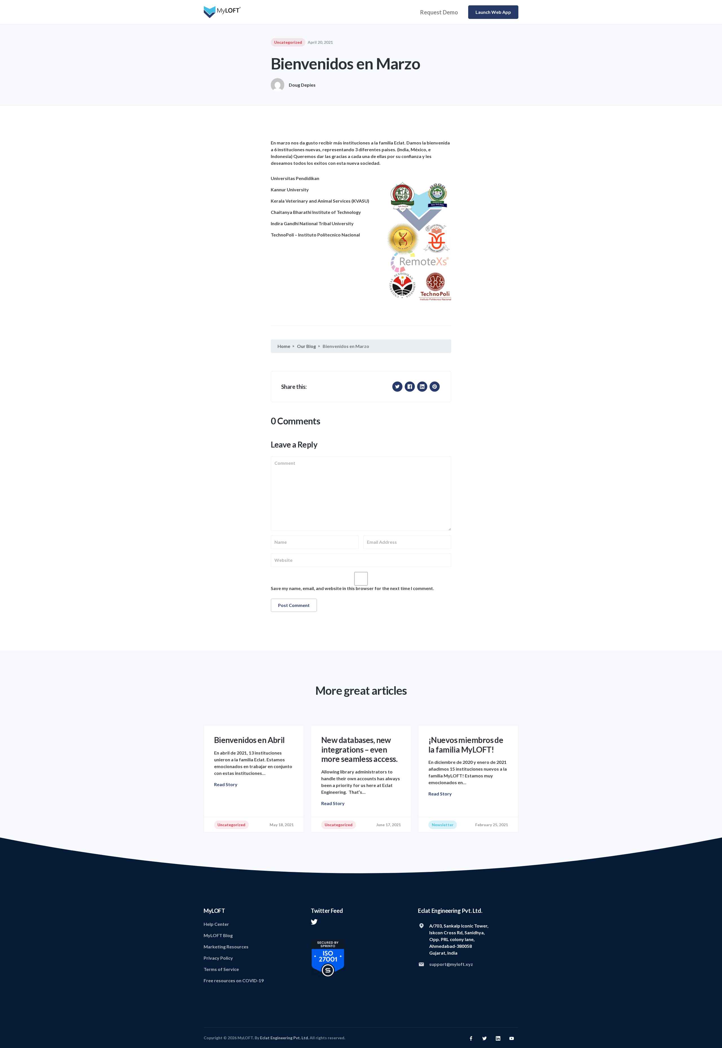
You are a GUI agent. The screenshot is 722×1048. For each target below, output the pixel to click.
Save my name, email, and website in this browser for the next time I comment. (352, 588)
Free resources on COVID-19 (234, 980)
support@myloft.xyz (451, 964)
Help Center (216, 924)
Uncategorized (288, 42)
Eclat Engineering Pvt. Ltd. (284, 1037)
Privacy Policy (218, 958)
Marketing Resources (226, 946)
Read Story (225, 784)
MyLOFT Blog (218, 935)
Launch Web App (493, 12)
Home (284, 346)
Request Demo (439, 12)
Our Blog (306, 346)
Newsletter (443, 824)
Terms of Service (221, 969)
